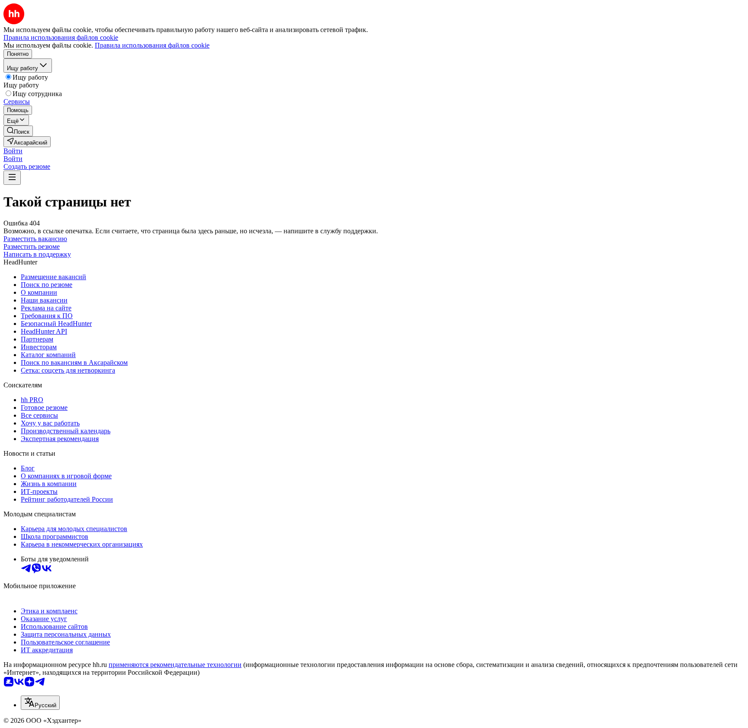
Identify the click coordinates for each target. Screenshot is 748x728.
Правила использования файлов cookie (152, 45)
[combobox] (40, 703)
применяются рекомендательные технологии (175, 664)
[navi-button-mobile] (12, 178)
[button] (13, 151)
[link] (18, 131)
